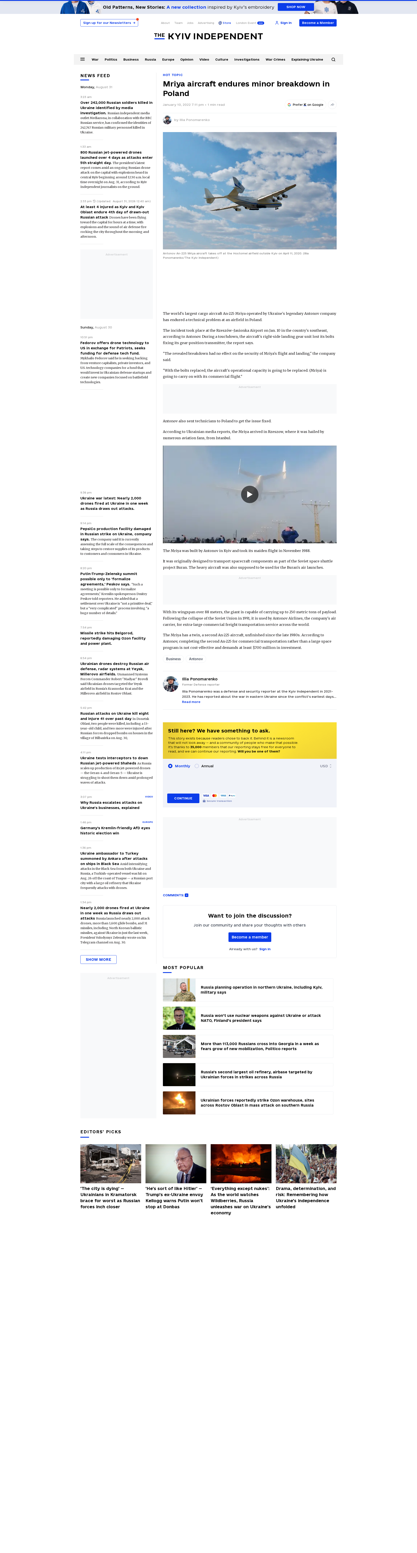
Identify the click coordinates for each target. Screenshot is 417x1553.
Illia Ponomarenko (194, 120)
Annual (207, 766)
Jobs (190, 22)
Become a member (250, 937)
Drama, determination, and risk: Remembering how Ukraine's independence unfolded (306, 1197)
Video (204, 59)
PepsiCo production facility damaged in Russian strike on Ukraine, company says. (115, 534)
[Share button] (332, 104)
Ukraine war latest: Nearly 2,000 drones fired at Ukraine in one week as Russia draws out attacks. (114, 503)
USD (324, 766)
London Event (246, 22)
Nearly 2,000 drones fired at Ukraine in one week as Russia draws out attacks (115, 913)
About (165, 22)
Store (227, 22)
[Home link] (208, 36)
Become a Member (318, 23)
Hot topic (173, 75)
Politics (111, 59)
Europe (168, 59)
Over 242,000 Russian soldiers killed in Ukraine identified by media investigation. (116, 108)
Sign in (265, 949)
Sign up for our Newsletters (109, 23)
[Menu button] (82, 59)
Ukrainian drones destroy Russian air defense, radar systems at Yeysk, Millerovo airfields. (114, 669)
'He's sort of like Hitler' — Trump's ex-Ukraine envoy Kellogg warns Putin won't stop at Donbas (174, 1197)
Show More (98, 959)
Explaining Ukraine (307, 59)
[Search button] (333, 59)
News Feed (95, 75)
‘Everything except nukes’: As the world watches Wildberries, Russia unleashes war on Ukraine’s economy (241, 1200)
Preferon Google (308, 104)
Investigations (247, 59)
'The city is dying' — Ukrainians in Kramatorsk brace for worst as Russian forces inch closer (110, 1197)
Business (131, 59)
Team (178, 22)
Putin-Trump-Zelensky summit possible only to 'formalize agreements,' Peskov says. (108, 579)
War (95, 59)
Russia (150, 59)
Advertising (206, 22)
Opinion (186, 59)
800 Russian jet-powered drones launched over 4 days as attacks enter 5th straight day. (116, 157)
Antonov (196, 659)
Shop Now (295, 7)
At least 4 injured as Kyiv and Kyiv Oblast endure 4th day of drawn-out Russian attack (114, 212)
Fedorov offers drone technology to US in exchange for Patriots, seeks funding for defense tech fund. (114, 348)
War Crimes (275, 59)
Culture (221, 59)
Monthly (182, 766)
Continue (183, 798)
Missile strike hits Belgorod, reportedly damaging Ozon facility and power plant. (113, 638)
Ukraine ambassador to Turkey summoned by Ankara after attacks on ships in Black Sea (113, 858)
